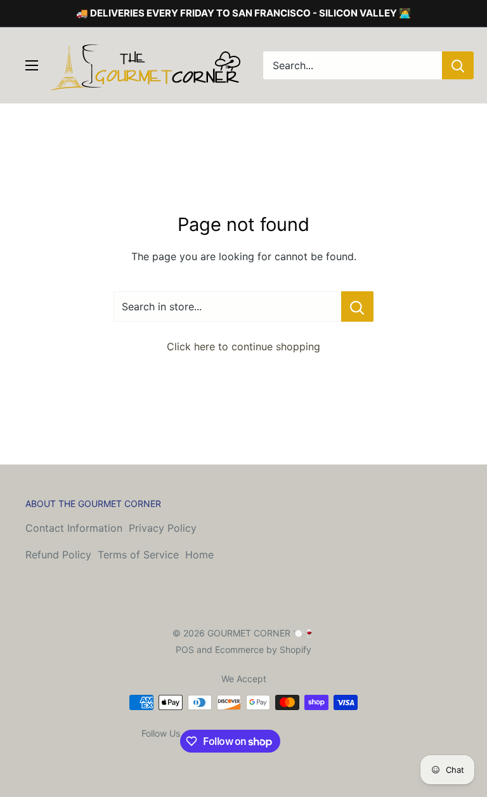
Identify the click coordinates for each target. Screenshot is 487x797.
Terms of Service (138, 554)
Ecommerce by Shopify (263, 649)
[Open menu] (31, 65)
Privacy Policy (163, 528)
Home (199, 554)
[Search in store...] (357, 306)
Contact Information (73, 528)
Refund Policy (58, 554)
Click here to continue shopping (243, 346)
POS (185, 649)
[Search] (458, 65)
